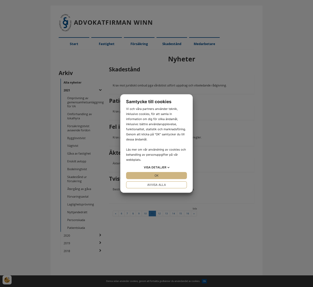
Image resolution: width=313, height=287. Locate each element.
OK (156, 175)
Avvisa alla (156, 185)
